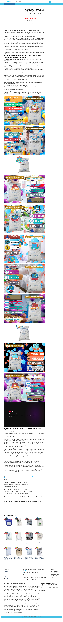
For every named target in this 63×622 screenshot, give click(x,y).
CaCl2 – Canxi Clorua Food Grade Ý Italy (8, 543)
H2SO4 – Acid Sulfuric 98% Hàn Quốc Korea (29, 543)
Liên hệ (6, 578)
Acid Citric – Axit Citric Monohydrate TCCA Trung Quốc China (8, 558)
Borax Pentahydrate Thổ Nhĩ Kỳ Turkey (39, 543)
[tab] (5, 28)
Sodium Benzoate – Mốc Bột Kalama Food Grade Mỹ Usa (39, 528)
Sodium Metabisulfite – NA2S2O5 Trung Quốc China (39, 558)
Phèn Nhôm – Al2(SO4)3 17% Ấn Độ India (19, 528)
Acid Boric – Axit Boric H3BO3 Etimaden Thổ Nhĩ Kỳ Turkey (29, 558)
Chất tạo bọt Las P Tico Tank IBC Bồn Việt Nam (29, 528)
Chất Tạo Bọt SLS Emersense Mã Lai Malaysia (18, 558)
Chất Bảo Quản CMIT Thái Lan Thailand (8, 528)
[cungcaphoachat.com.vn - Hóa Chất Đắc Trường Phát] (9, 1)
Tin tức (6, 576)
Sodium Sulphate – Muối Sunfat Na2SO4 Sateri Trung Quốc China (18, 543)
